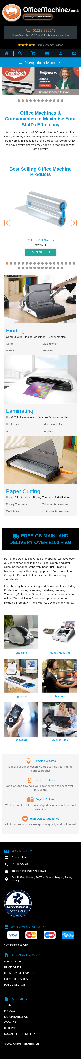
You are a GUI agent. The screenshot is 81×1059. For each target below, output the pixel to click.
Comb (10, 343)
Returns (10, 1028)
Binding (15, 331)
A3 (7, 431)
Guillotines (12, 511)
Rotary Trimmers (16, 504)
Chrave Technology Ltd (26, 1043)
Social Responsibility (20, 1034)
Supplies (47, 350)
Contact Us (18, 851)
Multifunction (50, 343)
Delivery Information (19, 973)
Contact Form (15, 858)
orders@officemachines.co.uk (25, 871)
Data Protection (16, 1016)
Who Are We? (13, 961)
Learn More (39, 252)
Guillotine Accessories (56, 511)
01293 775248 (40, 30)
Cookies (10, 1022)
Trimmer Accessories (55, 504)
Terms (8, 1005)
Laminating (19, 411)
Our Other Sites (16, 979)
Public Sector (14, 984)
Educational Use (52, 424)
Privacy (9, 1010)
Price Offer (12, 967)
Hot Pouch (12, 424)
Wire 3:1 (11, 350)
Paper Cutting (23, 491)
